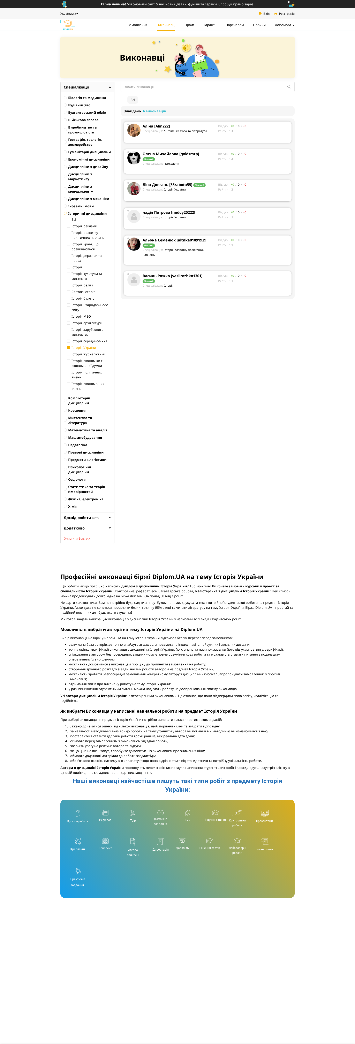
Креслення (77, 410)
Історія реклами (84, 226)
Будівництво (79, 105)
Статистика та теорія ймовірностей (86, 489)
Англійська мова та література (185, 131)
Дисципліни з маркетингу (80, 176)
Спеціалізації (76, 87)
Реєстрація (287, 13)
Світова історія (83, 291)
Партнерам (235, 25)
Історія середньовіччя (89, 341)
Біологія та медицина (87, 97)
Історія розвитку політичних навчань (87, 235)
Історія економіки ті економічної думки (87, 363)
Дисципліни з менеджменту (80, 189)
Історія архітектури (86, 323)
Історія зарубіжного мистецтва (87, 332)
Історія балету (82, 298)
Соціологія (77, 479)
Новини (259, 25)
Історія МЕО (81, 316)
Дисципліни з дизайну (88, 166)
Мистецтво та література (80, 420)
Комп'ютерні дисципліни (79, 400)
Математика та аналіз (87, 430)
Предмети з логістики (87, 459)
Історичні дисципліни (87, 213)
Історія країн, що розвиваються (85, 246)
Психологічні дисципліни (79, 469)
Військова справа (83, 120)
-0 (244, 126)
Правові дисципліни (86, 452)
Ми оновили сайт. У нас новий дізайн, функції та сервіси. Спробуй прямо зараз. (177, 4)
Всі (73, 219)
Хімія (72, 506)
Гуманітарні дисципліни (89, 152)
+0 (232, 126)
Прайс (189, 25)
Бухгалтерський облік (87, 112)
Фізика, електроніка (86, 499)
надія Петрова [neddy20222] (169, 212)
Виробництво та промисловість (82, 129)
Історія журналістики (88, 354)
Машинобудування (85, 437)
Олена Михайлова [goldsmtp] (171, 153)
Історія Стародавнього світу (89, 307)
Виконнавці (166, 25)
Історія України (83, 347)
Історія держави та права (86, 258)
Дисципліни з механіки (88, 198)
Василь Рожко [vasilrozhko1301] (173, 275)
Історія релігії (82, 285)
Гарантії (210, 25)
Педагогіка (77, 445)
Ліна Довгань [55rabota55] (167, 184)
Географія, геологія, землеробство (85, 142)
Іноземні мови (81, 206)
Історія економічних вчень (87, 386)
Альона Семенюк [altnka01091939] (175, 240)
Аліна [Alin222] (156, 126)
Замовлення (138, 25)
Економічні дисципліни (89, 159)
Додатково (74, 528)
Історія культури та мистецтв (86, 276)
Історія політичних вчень (86, 374)
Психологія (171, 163)
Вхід (266, 13)
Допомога (283, 25)
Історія (77, 267)
